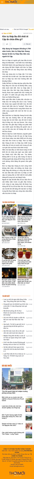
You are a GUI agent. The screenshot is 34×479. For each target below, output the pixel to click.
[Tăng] (10, 44)
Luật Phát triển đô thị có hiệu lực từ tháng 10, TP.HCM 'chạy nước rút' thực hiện (17, 356)
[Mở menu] (2, 2)
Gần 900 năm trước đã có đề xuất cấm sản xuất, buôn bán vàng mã (17, 332)
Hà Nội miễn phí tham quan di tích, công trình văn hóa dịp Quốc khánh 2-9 (17, 349)
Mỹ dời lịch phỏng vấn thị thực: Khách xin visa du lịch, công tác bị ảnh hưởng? (17, 313)
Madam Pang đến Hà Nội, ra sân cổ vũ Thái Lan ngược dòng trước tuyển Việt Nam (17, 338)
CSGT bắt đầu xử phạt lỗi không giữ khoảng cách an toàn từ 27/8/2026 (17, 343)
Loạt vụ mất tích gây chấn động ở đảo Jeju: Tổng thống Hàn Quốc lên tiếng (17, 300)
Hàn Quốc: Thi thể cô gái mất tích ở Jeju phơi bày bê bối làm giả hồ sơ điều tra (17, 326)
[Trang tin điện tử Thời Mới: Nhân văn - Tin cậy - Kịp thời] (11, 2)
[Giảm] (3, 44)
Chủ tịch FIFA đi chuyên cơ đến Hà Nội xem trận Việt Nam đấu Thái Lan (17, 319)
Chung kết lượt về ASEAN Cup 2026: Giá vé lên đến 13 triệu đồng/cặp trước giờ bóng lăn (17, 306)
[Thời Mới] (17, 473)
